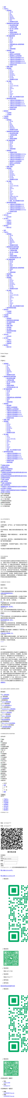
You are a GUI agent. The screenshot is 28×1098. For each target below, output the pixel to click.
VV (10, 89)
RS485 (11, 45)
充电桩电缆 (13, 48)
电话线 (11, 30)
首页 (5, 7)
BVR (11, 14)
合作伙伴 (6, 215)
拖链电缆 (9, 50)
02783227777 (7, 1085)
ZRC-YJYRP (13, 197)
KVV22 (11, 71)
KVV (11, 69)
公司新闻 (9, 114)
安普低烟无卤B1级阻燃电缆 (17, 44)
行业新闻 (9, 112)
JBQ (11, 47)
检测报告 (6, 118)
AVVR (11, 12)
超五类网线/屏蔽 (14, 25)
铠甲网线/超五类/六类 (15, 34)
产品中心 (6, 8)
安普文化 (9, 222)
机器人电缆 (10, 66)
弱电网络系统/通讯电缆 (13, 23)
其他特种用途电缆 (11, 98)
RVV (11, 40)
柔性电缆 (12, 52)
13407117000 (7, 1082)
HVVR (11, 37)
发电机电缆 (13, 109)
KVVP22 (12, 73)
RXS (11, 20)
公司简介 (9, 220)
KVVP (11, 72)
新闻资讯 (6, 111)
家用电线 (9, 10)
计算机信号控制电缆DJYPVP (17, 61)
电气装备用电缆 (11, 35)
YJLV (11, 87)
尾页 (5, 791)
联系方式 (9, 227)
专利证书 (9, 213)
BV (10, 13)
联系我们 (6, 225)
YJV (11, 82)
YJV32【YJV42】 (14, 85)
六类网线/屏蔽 (13, 27)
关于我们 (6, 218)
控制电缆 (9, 68)
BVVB (11, 16)
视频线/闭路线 (13, 32)
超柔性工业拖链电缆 (15, 54)
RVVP (11, 41)
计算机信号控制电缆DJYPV (17, 57)
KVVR (11, 76)
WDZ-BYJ (12, 18)
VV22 (11, 91)
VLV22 (11, 93)
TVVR (11, 38)
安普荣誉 (9, 224)
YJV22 (11, 84)
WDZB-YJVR (13, 199)
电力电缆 (9, 81)
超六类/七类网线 (14, 28)
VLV (11, 92)
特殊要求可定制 (14, 21)
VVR (11, 95)
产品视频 (6, 116)
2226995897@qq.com (9, 1093)
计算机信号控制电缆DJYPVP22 (18, 63)
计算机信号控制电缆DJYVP (17, 59)
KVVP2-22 (12, 75)
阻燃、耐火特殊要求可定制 (17, 96)
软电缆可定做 (13, 64)
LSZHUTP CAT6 (14, 196)
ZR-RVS (12, 17)
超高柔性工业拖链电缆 (16, 55)
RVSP (11, 42)
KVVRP (12, 77)
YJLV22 (12, 88)
